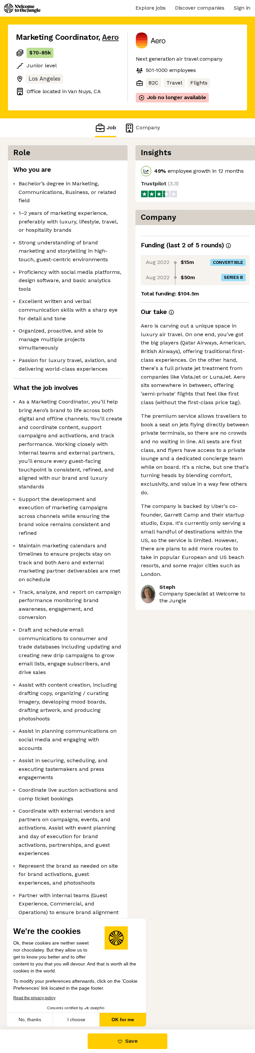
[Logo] (22, 8)
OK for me (123, 1019)
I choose (76, 1019)
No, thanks (30, 1019)
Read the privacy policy (34, 998)
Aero (110, 37)
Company (148, 127)
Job (111, 127)
